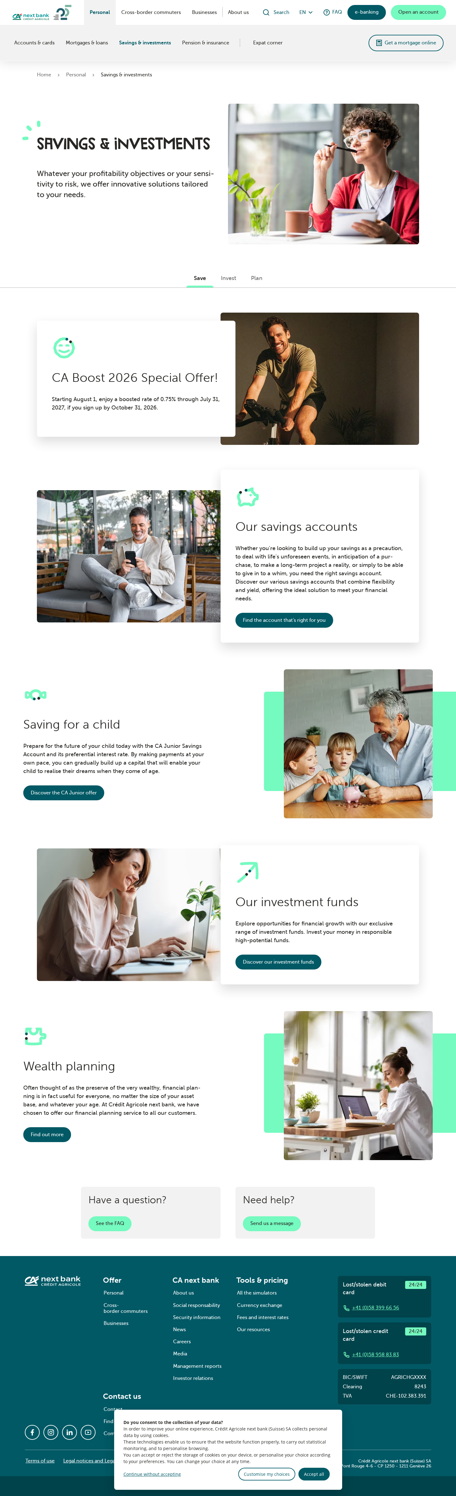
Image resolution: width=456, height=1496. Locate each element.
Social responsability (196, 1305)
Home (44, 75)
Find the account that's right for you (284, 620)
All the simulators (257, 1293)
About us (238, 12)
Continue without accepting (152, 1474)
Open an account (418, 12)
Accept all (314, 1474)
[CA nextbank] (13, 42)
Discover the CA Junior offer (64, 793)
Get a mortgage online (410, 43)
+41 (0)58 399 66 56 (375, 1308)
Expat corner (268, 43)
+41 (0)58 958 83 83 (375, 1355)
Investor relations (193, 1378)
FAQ (337, 12)
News (179, 1329)
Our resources (253, 1329)
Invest (228, 278)
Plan (256, 278)
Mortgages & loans (87, 43)
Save (200, 278)
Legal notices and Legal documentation (108, 1461)
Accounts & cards (34, 43)
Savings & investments (145, 43)
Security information (197, 1317)
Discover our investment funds (278, 962)
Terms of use (40, 1461)
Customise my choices (267, 1474)
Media (180, 1354)
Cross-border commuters (151, 12)
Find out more (47, 1134)
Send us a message (271, 1223)
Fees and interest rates (262, 1317)
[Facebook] (32, 1432)
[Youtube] (88, 1432)
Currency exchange (259, 1305)
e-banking (366, 12)
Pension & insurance (205, 43)
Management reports (197, 1366)
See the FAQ (110, 1223)
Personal (100, 12)
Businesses (204, 12)
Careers (182, 1342)
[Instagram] (50, 1432)
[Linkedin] (69, 1432)
